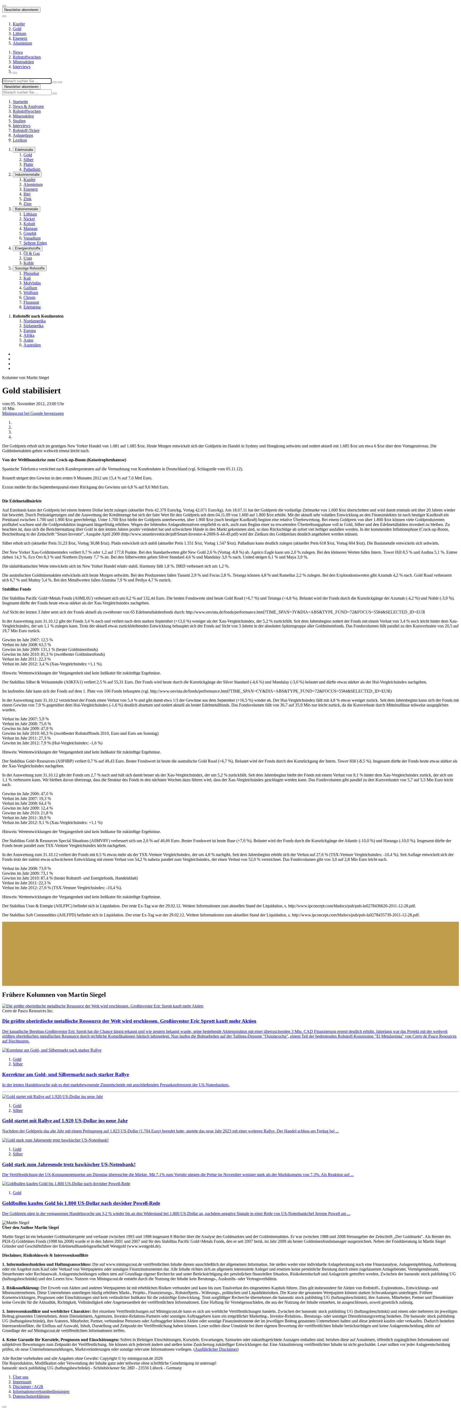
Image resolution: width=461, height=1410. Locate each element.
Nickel (29, 219)
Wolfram (30, 292)
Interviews (21, 66)
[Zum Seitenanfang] (4, 1407)
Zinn (27, 203)
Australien (32, 345)
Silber (28, 159)
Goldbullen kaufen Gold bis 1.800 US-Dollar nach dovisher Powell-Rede (81, 1203)
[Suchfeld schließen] (55, 82)
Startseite (20, 101)
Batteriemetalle (26, 209)
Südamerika (33, 325)
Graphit (29, 233)
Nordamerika (34, 321)
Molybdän (32, 283)
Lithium (19, 33)
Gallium (30, 288)
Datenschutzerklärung (31, 1396)
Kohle (28, 263)
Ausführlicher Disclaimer (216, 1349)
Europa (29, 330)
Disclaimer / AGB (28, 1386)
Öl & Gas (31, 253)
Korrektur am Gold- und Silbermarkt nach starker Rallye (65, 1074)
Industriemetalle (27, 175)
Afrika (28, 335)
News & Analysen (28, 106)
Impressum (22, 1382)
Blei (26, 194)
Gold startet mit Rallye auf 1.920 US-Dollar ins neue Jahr (65, 1120)
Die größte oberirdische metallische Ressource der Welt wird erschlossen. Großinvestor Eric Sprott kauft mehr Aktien (129, 1021)
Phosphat (31, 273)
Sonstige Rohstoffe (30, 268)
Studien (19, 121)
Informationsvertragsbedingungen (41, 1391)
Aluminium (22, 43)
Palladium (31, 169)
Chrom (29, 297)
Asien (28, 340)
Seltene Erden (35, 243)
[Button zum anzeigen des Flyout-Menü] (4, 6)
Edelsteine (32, 307)
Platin (28, 164)
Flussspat (31, 302)
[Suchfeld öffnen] (15, 73)
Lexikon (20, 140)
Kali (27, 278)
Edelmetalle (24, 150)
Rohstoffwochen (27, 57)
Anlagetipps (23, 135)
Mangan (30, 228)
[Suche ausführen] (60, 82)
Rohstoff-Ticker (26, 130)
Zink (27, 199)
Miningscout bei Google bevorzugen (33, 413)
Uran (27, 258)
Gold (17, 28)
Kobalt (29, 223)
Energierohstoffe (27, 248)
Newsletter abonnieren (21, 10)
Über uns (20, 1377)
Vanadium (32, 238)
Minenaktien (23, 62)
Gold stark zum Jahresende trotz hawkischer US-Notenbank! (69, 1164)
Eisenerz (20, 38)
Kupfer (19, 24)
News (18, 52)
